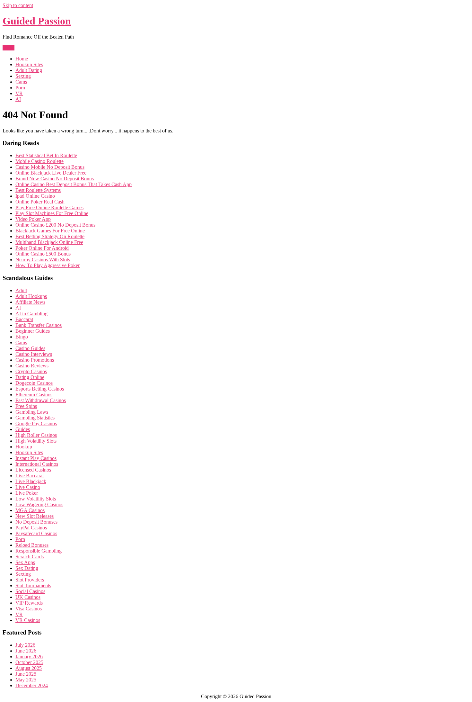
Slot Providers (29, 579)
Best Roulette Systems (38, 190)
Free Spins (26, 406)
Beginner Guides (32, 331)
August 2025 (28, 668)
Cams (21, 82)
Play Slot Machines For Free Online (51, 213)
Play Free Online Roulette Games (49, 207)
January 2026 (29, 656)
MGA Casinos (30, 510)
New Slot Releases (34, 516)
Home (21, 58)
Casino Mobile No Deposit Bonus (49, 167)
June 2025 (25, 674)
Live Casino (27, 487)
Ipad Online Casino (35, 196)
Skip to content (18, 5)
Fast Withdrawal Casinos (40, 400)
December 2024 (31, 685)
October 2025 (29, 662)
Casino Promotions (34, 360)
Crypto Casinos (31, 371)
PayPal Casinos (31, 527)
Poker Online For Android (42, 248)
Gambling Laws (31, 412)
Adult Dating (28, 70)
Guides (22, 429)
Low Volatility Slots (35, 498)
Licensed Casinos (33, 470)
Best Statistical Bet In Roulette (46, 155)
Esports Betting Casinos (39, 389)
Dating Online (29, 377)
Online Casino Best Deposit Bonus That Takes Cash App (73, 184)
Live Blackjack (30, 481)
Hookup (23, 446)
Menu (8, 47)
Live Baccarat (29, 475)
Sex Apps (25, 562)
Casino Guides (30, 348)
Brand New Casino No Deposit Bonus (54, 178)
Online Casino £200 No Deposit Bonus (55, 225)
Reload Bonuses (31, 545)
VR (19, 93)
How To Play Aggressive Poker (47, 265)
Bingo (21, 336)
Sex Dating (26, 568)
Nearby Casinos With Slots (42, 259)
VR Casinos (27, 620)
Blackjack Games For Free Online (50, 230)
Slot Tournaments (33, 585)
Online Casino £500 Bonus (43, 253)
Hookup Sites (29, 64)
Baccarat (24, 319)
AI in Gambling (31, 313)
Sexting (23, 76)
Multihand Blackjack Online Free (49, 242)
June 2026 (25, 650)
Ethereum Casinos (33, 394)
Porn (20, 87)
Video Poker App (33, 219)
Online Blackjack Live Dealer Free (50, 173)
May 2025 (25, 679)
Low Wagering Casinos (39, 504)
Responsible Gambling (38, 551)
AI (18, 99)
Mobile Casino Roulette (39, 161)
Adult (21, 290)
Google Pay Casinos (36, 423)
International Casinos (36, 464)
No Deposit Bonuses (36, 522)
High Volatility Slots (36, 441)
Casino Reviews (31, 365)
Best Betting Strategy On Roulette (49, 236)
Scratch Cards (29, 556)
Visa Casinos (28, 608)
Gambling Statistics (35, 417)
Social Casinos (30, 591)
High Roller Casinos (36, 435)
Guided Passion (37, 21)
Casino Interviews (33, 354)
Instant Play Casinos (36, 458)
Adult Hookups (31, 296)
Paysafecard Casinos (36, 533)
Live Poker (26, 493)
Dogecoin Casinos (34, 383)
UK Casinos (27, 597)
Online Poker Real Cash (40, 201)
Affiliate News (30, 302)
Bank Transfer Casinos (38, 325)
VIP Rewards (29, 603)
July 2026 (25, 645)
